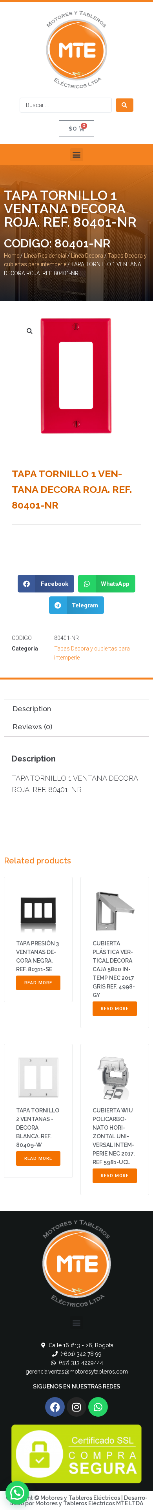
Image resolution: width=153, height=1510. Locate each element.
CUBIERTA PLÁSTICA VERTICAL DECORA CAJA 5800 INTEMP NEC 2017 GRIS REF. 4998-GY (114, 969)
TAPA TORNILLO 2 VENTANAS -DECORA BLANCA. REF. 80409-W (37, 1127)
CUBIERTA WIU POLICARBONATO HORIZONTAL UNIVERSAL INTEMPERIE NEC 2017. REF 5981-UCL (114, 1136)
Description (32, 709)
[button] (76, 154)
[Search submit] (124, 105)
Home (11, 256)
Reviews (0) (32, 727)
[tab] (76, 709)
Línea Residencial (45, 256)
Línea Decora (87, 256)
